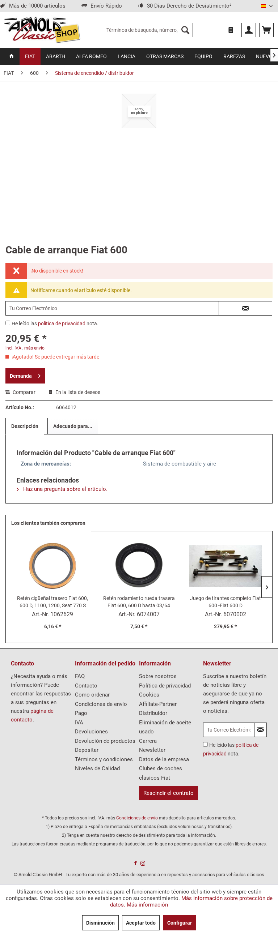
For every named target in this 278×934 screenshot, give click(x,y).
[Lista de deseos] (231, 30)
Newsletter (152, 750)
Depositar (86, 750)
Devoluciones (91, 731)
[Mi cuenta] (248, 30)
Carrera (148, 741)
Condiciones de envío (101, 704)
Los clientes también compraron (48, 523)
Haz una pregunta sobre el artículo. (65, 489)
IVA (79, 722)
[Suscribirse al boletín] (260, 730)
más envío (34, 348)
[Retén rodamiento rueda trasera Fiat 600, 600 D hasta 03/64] (139, 565)
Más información (147, 904)
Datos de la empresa (164, 759)
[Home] (12, 56)
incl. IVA (13, 348)
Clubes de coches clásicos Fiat (160, 773)
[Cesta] (266, 30)
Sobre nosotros (158, 676)
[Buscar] (185, 30)
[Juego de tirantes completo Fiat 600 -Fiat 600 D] (225, 565)
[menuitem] (148, 30)
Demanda (21, 376)
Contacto (86, 685)
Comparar (23, 392)
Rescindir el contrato (168, 793)
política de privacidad (61, 323)
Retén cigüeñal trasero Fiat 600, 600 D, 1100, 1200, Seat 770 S (52, 601)
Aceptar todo (141, 923)
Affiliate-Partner (158, 704)
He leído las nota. (55, 323)
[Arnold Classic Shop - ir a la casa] (42, 30)
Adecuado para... (72, 426)
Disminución (100, 923)
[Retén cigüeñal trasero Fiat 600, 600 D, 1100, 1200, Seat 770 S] (52, 565)
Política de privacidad (165, 685)
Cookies (149, 694)
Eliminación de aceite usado (165, 727)
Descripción (24, 426)
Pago (81, 713)
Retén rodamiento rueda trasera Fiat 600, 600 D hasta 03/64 (139, 601)
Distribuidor (153, 713)
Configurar (179, 923)
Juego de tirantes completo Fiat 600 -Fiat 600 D (225, 601)
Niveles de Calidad (97, 768)
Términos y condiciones (104, 759)
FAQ (80, 676)
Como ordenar (92, 694)
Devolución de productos (105, 741)
